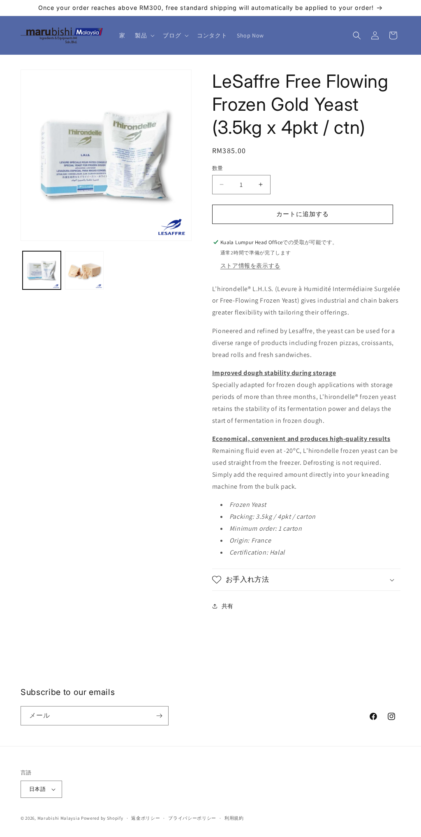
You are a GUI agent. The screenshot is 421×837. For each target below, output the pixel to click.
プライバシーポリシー (192, 818)
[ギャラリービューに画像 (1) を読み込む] (42, 270)
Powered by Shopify (102, 818)
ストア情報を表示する (250, 265)
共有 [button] (228, 606)
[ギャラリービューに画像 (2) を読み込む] (84, 270)
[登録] (159, 715)
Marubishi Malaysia (58, 818)
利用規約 (234, 818)
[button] (144, 35)
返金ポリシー (145, 818)
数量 (217, 168)
